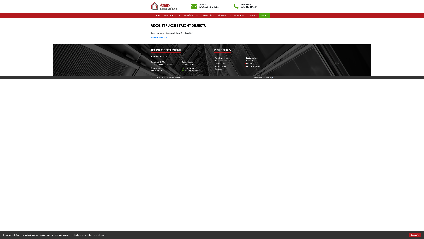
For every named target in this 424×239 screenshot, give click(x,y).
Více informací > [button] (100, 235)
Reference (253, 15)
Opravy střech (208, 15)
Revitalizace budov (172, 15)
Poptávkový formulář (253, 66)
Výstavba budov (220, 66)
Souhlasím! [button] (415, 235)
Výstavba (222, 15)
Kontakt (264, 15)
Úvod (158, 15)
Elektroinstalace (237, 15)
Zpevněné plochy (191, 15)
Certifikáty (250, 61)
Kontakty (249, 64)
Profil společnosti (252, 58)
